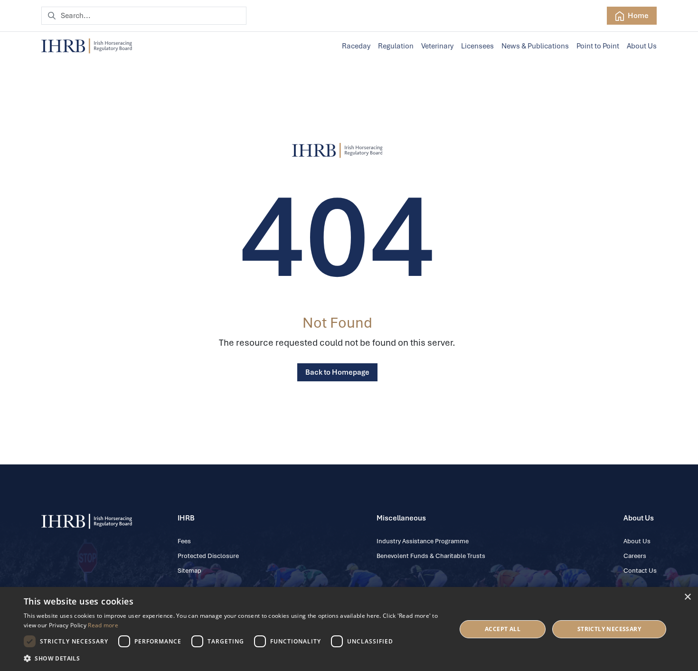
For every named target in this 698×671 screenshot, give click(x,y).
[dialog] (349, 629)
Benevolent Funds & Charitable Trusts (431, 556)
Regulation (396, 46)
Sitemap (189, 571)
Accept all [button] (502, 629)
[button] (233, 658)
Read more (103, 625)
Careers (634, 556)
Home (637, 15)
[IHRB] (337, 150)
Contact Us (640, 571)
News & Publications (535, 46)
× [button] (687, 597)
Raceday (356, 46)
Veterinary (437, 46)
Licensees (477, 46)
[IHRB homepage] (86, 46)
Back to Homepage (337, 372)
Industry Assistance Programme (423, 541)
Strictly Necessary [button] (609, 629)
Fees (184, 541)
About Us (642, 46)
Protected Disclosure (208, 556)
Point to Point (597, 46)
